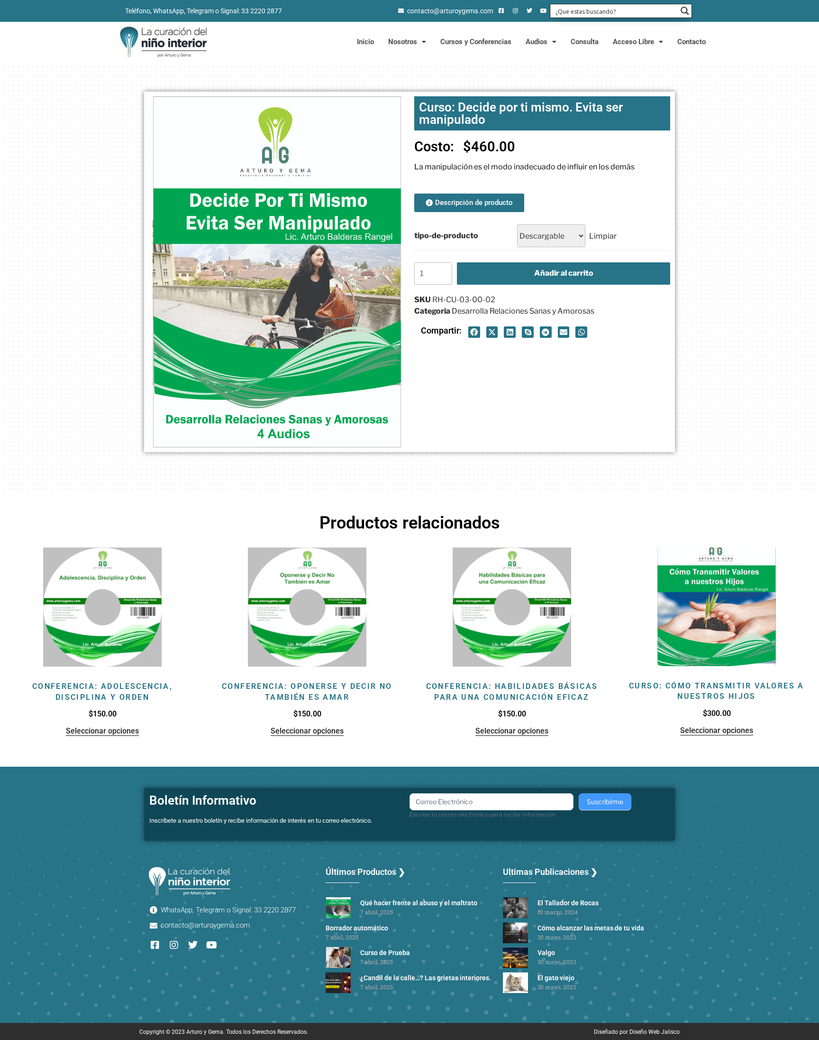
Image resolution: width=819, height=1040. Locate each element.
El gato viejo (555, 978)
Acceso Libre (633, 41)
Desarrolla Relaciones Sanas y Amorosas (523, 311)
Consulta (585, 41)
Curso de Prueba (385, 952)
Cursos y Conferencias (475, 41)
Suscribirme (605, 802)
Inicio (365, 41)
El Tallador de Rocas (568, 903)
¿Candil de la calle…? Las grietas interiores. (425, 978)
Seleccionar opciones (102, 730)
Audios (536, 41)
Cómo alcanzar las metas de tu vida (590, 928)
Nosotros (402, 41)
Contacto (691, 41)
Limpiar (603, 236)
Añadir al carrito (563, 273)
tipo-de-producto (446, 235)
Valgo (546, 952)
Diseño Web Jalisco (654, 1032)
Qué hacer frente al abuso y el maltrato (418, 903)
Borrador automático (357, 928)
